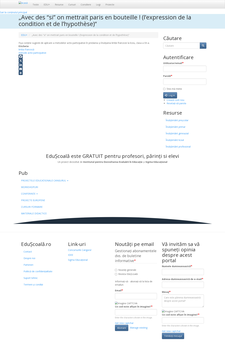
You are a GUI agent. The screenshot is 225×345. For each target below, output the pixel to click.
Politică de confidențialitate (38, 271)
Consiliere (86, 4)
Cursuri (72, 4)
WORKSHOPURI (29, 187)
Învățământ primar (175, 126)
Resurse (59, 4)
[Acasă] (24, 3)
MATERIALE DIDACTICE (34, 213)
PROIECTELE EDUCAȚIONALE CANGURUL (44, 180)
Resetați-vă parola (176, 103)
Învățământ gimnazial (177, 133)
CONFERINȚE (28, 193)
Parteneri (28, 264)
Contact (28, 251)
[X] (88, 61)
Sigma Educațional (78, 259)
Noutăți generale (127, 269)
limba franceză (26, 49)
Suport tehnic (31, 277)
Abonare (121, 327)
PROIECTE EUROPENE (33, 200)
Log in (171, 95)
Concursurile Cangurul (79, 250)
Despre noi (29, 258)
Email (118, 290)
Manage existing (138, 327)
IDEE (70, 254)
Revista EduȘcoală (128, 274)
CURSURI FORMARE (31, 206)
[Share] (88, 73)
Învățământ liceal (175, 140)
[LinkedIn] (88, 65)
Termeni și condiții (33, 284)
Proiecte (109, 4)
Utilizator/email (172, 63)
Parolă (167, 76)
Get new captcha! (124, 323)
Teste (36, 4)
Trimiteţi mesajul (173, 335)
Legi (98, 4)
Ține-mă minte (174, 88)
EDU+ (47, 4)
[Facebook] (88, 56)
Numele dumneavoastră (176, 266)
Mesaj (165, 291)
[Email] (88, 69)
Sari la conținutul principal (13, 12)
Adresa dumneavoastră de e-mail (182, 279)
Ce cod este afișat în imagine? (133, 306)
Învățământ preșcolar (177, 120)
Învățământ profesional (178, 146)
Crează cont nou (175, 100)
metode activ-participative (32, 52)
